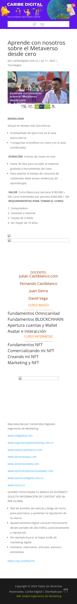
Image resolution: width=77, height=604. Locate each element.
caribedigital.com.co (25, 60)
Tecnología (14, 65)
